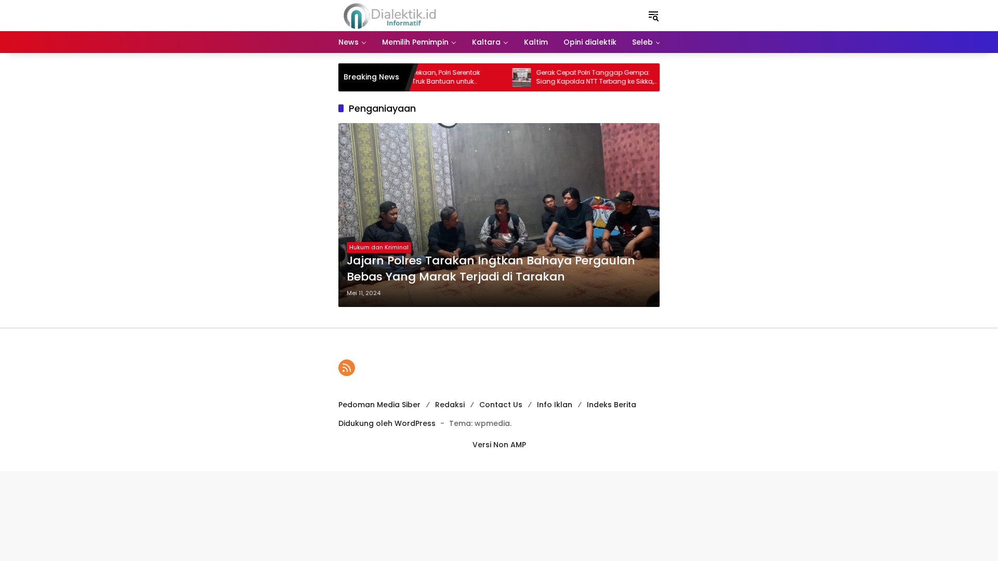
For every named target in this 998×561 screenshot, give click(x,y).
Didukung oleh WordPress (387, 423)
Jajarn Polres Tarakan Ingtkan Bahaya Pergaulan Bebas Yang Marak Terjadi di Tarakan (491, 269)
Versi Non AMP (499, 444)
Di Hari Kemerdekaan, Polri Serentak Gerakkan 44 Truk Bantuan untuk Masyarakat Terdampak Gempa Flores (416, 77)
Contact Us (500, 404)
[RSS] (346, 367)
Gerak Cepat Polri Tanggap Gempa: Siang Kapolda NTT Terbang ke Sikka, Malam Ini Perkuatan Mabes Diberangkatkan (580, 77)
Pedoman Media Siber (379, 404)
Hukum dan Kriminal (379, 247)
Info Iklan (554, 404)
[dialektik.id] (391, 15)
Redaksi (450, 404)
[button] (653, 15)
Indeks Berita (611, 404)
